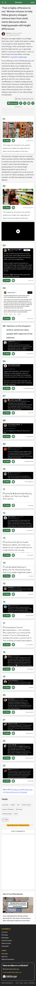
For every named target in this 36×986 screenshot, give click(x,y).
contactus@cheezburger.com (12, 972)
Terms (17, 983)
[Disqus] (18, 863)
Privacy (21, 983)
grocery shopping (7, 809)
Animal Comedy (7, 940)
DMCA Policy (31, 983)
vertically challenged (18, 57)
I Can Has (4, 932)
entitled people (7, 814)
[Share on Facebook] (20, 103)
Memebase (18, 2)
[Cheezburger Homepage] (18, 976)
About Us (4, 956)
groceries (5, 805)
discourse (19, 809)
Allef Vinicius (30, 140)
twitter (13, 805)
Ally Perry (8, 33)
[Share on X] (24, 103)
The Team (5, 954)
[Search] (5, 2)
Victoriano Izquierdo (28, 207)
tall (18, 805)
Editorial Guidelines (8, 959)
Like (6, 819)
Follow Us (17, 789)
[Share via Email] (32, 103)
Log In (32, 2)
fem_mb (31, 280)
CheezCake (5, 946)
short (15, 814)
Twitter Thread (26, 805)
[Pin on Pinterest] (13, 140)
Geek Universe (6, 943)
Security (26, 983)
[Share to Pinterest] (28, 103)
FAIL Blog (5, 935)
